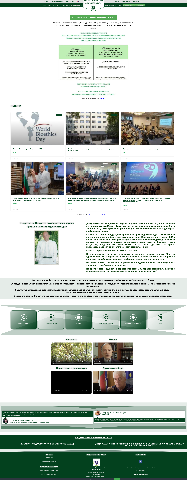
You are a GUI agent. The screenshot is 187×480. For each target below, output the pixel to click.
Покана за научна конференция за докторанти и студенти (142, 149)
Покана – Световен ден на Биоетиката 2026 (27, 149)
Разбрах (117, 478)
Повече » (15, 152)
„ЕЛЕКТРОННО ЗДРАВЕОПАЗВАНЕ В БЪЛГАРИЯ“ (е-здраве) (47, 444)
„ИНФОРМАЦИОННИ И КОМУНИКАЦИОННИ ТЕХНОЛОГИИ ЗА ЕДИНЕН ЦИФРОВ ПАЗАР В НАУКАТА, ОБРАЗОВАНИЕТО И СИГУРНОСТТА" (139, 445)
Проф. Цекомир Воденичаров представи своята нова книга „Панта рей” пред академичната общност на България (36, 199)
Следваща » (104, 214)
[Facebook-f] (140, 461)
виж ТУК (102, 98)
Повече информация (108, 478)
